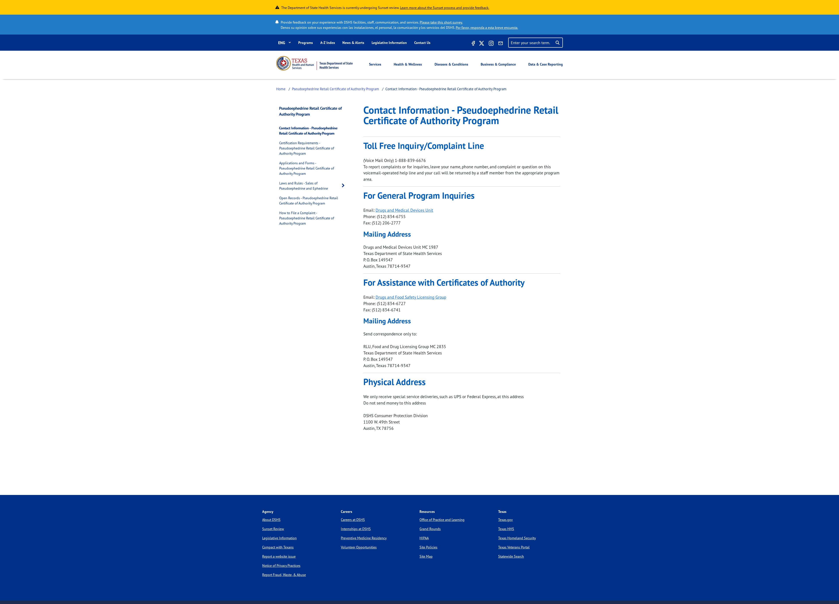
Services (375, 64)
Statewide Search (511, 556)
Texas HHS (506, 529)
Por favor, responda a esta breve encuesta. (487, 27)
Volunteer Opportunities (359, 547)
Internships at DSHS (356, 529)
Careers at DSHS (353, 519)
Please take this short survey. (441, 22)
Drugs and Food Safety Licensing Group (411, 297)
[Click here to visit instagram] (491, 44)
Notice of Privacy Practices (281, 565)
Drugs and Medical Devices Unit (404, 210)
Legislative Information (389, 42)
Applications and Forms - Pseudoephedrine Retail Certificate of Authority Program (306, 168)
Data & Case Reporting (545, 64)
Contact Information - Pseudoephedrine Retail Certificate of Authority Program (308, 130)
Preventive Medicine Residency (364, 538)
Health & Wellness (408, 64)
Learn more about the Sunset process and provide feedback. (444, 7)
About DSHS (271, 519)
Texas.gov (505, 519)
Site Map (426, 556)
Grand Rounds (430, 529)
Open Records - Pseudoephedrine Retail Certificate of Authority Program (308, 200)
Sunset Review (273, 529)
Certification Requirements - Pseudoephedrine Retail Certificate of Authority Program (306, 148)
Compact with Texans (278, 547)
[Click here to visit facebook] (473, 44)
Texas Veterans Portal (514, 547)
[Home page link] (314, 63)
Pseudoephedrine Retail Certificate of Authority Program (335, 89)
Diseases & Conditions (451, 64)
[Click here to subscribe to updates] (501, 44)
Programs (305, 42)
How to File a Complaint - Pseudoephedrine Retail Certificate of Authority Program (306, 218)
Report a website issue (279, 556)
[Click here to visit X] (481, 44)
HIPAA (424, 538)
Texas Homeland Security (517, 538)
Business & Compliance (498, 64)
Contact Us (422, 42)
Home (281, 89)
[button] (344, 186)
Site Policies (428, 547)
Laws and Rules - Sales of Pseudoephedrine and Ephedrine (303, 186)
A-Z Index (327, 42)
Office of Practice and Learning (442, 519)
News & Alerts (353, 42)
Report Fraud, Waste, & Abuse (284, 575)
